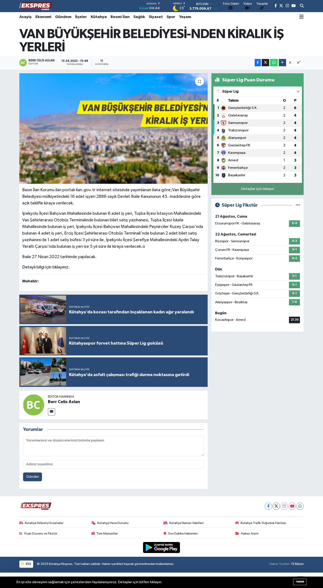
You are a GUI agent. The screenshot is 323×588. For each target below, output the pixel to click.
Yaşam (185, 17)
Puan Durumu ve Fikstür (40, 533)
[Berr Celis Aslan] (33, 405)
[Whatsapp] (300, 506)
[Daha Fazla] (282, 62)
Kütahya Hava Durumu (113, 523)
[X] (276, 506)
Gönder (32, 477)
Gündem (63, 17)
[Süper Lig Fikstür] (298, 205)
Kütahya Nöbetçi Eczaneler (44, 523)
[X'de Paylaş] (265, 62)
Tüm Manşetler (107, 533)
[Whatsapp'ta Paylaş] (274, 62)
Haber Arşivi (249, 533)
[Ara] (302, 6)
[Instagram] (284, 506)
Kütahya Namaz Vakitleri (186, 523)
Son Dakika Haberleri (183, 533)
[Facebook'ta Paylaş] (258, 62)
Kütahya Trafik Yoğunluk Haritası (263, 523)
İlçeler (81, 17)
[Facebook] (268, 506)
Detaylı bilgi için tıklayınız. (46, 267)
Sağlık (139, 17)
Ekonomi (43, 17)
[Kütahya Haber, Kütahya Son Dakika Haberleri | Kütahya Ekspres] (35, 6)
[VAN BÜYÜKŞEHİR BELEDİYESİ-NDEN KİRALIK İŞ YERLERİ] (113, 128)
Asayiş (25, 17)
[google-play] (161, 547)
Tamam (300, 582)
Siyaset (156, 17)
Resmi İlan (120, 17)
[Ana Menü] (301, 17)
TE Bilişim (297, 564)
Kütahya (99, 17)
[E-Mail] (51, 411)
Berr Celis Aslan (64, 402)
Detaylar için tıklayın (257, 189)
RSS (28, 564)
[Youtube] (292, 506)
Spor (171, 17)
